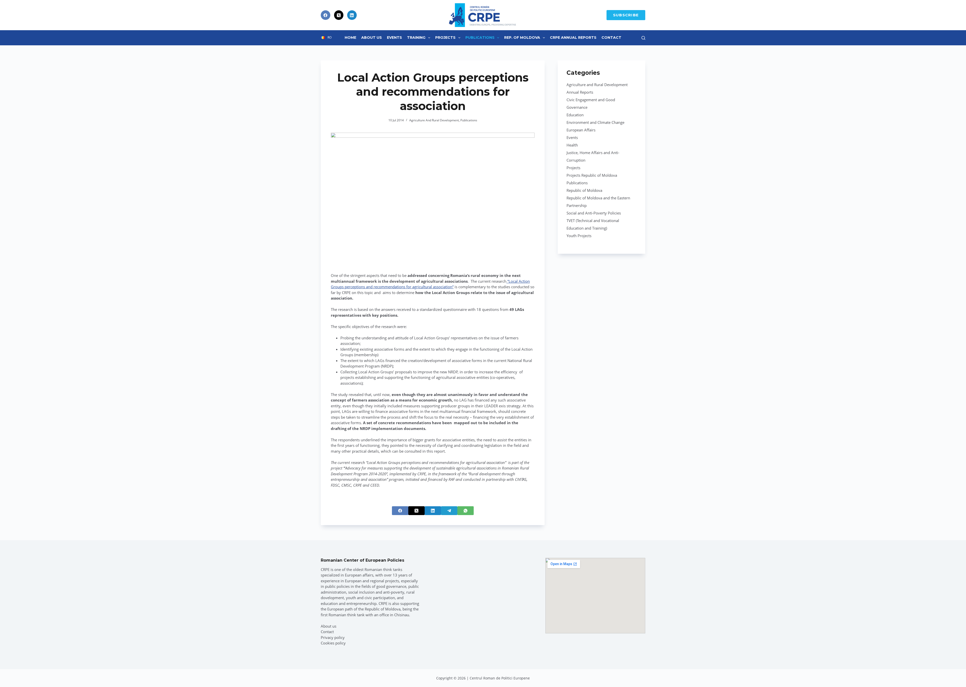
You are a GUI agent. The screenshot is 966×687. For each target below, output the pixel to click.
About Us (371, 37)
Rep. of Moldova (522, 37)
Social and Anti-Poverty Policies (594, 212)
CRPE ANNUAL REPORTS (573, 37)
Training (416, 37)
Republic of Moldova (584, 190)
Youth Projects (579, 235)
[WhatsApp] (465, 510)
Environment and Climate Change (595, 122)
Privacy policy (333, 637)
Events (394, 37)
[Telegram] (449, 510)
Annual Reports (580, 92)
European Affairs (581, 129)
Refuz (60, 671)
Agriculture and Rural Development (434, 120)
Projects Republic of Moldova (592, 175)
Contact (611, 37)
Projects (445, 37)
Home (350, 37)
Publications (480, 37)
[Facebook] (325, 15)
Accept (29, 671)
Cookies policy (333, 642)
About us (328, 626)
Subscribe (626, 15)
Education (575, 114)
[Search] (643, 38)
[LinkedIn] (352, 15)
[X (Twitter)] (339, 15)
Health (572, 145)
